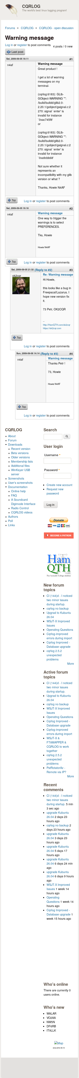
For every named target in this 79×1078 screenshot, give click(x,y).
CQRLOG (31, 6)
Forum (12, 440)
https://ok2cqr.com (52, 328)
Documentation (18, 487)
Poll (10, 521)
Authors (13, 516)
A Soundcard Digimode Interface (23, 502)
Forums (10, 28)
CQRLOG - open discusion (56, 28)
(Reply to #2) (43, 270)
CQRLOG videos (21, 512)
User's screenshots (20, 483)
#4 (71, 354)
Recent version (20, 449)
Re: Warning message (58, 274)
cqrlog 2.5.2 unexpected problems (54, 655)
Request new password (55, 491)
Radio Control (20, 508)
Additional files (20, 466)
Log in (9, 45)
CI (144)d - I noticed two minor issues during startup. (59, 600)
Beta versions (20, 453)
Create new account (59, 485)
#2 (71, 208)
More (70, 663)
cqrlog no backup (58, 608)
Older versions (20, 457)
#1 (71, 59)
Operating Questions (60, 630)
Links (11, 525)
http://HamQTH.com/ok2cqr (56, 324)
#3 (71, 270)
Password (52, 470)
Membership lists (22, 461)
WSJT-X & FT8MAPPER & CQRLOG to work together (58, 744)
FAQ (14, 495)
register (22, 45)
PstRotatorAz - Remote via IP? (56, 770)
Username (52, 455)
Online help (18, 491)
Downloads (15, 444)
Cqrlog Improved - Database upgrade (58, 644)
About (12, 436)
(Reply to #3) (49, 354)
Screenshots (16, 478)
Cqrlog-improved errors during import (59, 636)
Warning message (50, 213)
